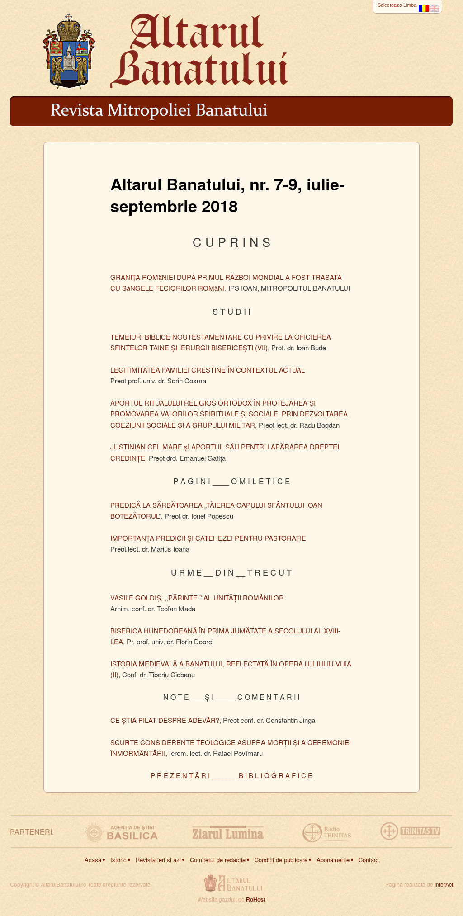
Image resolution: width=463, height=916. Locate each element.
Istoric (118, 859)
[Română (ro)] (424, 6)
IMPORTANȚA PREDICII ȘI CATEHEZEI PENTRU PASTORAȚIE (208, 538)
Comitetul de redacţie (218, 859)
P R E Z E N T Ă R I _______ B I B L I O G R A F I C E (231, 775)
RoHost (255, 899)
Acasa (93, 859)
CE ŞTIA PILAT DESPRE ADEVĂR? (164, 720)
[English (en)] (434, 6)
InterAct (444, 884)
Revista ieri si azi (158, 859)
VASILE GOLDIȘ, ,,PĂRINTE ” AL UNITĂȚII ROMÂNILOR (197, 597)
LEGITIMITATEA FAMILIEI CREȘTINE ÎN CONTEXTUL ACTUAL (207, 369)
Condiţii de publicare (281, 859)
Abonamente (333, 859)
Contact (369, 859)
